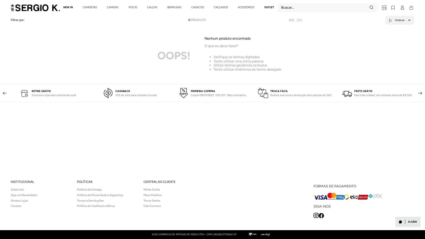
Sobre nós (17, 189)
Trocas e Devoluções (90, 200)
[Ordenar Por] (399, 20)
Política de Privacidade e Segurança (100, 195)
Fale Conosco (152, 206)
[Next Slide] (420, 93)
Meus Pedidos (152, 195)
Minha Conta (151, 189)
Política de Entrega (89, 189)
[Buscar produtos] (372, 7)
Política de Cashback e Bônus (96, 206)
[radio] (292, 20)
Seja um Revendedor (24, 195)
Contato (16, 206)
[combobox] (328, 7)
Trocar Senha (151, 200)
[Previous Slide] (5, 93)
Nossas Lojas (19, 200)
